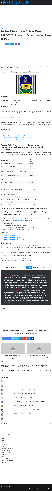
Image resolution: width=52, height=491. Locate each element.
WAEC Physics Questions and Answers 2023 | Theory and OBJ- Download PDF (29, 401)
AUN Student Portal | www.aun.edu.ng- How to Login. (25, 389)
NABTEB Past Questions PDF (8, 448)
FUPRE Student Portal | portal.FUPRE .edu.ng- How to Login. (26, 384)
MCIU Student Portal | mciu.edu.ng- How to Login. (24, 405)
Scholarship (4, 472)
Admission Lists (5, 428)
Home (3, 25)
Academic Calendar (6, 426)
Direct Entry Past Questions (7, 434)
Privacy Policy (22, 488)
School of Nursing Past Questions (8, 475)
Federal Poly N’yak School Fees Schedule (38, 330)
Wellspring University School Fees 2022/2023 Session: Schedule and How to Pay (7, 367)
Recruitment (4, 466)
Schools (3, 479)
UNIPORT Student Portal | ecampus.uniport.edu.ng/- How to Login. (27, 409)
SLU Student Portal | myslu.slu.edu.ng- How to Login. (25, 397)
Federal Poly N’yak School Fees (8, 66)
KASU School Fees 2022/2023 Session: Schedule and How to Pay (8, 372)
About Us (39, 488)
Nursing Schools (5, 454)
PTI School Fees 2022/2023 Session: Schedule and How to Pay (43, 367)
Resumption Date (5, 470)
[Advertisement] (26, 15)
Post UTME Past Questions (7, 460)
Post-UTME (4, 462)
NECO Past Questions (6, 450)
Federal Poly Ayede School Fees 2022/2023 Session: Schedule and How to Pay (25, 372)
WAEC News (4, 481)
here (13, 223)
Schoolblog (7, 25)
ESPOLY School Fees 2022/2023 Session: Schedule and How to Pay (25, 367)
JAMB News (4, 444)
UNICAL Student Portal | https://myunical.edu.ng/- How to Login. (27, 393)
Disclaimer (49, 488)
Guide (3, 442)
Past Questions (5, 458)
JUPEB (3, 446)
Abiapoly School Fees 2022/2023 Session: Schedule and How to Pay (43, 372)
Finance (3, 440)
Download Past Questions (31, 488)
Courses (3, 432)
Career (3, 430)
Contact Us (43, 488)
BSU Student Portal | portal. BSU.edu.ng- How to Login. (25, 417)
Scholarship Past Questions (7, 473)
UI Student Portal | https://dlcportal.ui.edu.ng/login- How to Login (27, 380)
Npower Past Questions (6, 452)
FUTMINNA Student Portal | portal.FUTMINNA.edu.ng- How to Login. (28, 413)
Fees (11, 25)
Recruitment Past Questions (7, 468)
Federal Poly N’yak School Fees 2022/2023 (14, 330)
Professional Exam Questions (8, 464)
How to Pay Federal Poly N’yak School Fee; (26, 333)
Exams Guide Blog (5, 436)
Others (3, 456)
